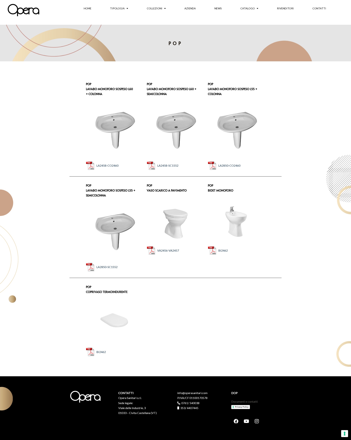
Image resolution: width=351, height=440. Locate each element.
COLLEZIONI (154, 8)
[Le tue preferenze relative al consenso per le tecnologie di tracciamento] (344, 433)
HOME (87, 8)
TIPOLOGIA (117, 8)
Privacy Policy (241, 407)
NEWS (218, 8)
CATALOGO (247, 8)
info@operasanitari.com (192, 393)
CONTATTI (319, 8)
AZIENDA (190, 8)
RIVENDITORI (285, 8)
